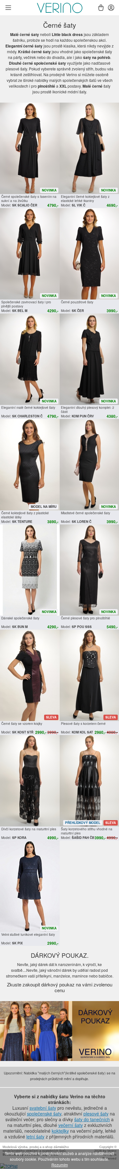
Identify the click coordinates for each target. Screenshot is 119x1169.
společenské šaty (44, 1113)
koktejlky (60, 1131)
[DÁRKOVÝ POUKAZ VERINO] (59, 1031)
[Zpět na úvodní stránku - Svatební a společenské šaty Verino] (59, 8)
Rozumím (59, 1164)
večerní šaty (70, 1125)
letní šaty (35, 1136)
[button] (8, 8)
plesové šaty (96, 1113)
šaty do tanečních (92, 1119)
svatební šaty (43, 1108)
